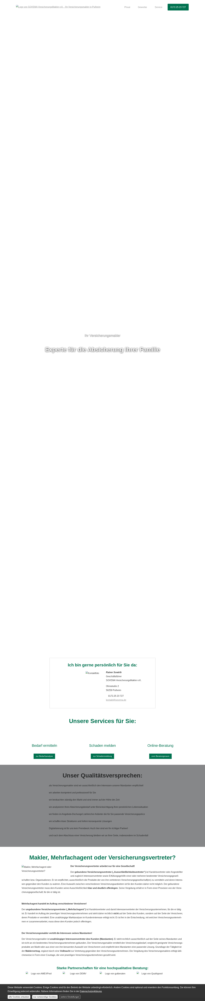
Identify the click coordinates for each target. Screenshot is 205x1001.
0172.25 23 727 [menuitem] (178, 7)
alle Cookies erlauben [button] (19, 997)
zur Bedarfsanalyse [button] (44, 756)
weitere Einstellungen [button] (70, 997)
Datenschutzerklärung (91, 991)
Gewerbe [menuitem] (142, 7)
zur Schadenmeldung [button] (102, 756)
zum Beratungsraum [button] (160, 756)
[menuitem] (118, 7)
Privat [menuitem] (127, 7)
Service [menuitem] (158, 7)
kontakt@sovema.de (116, 700)
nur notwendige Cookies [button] (45, 997)
